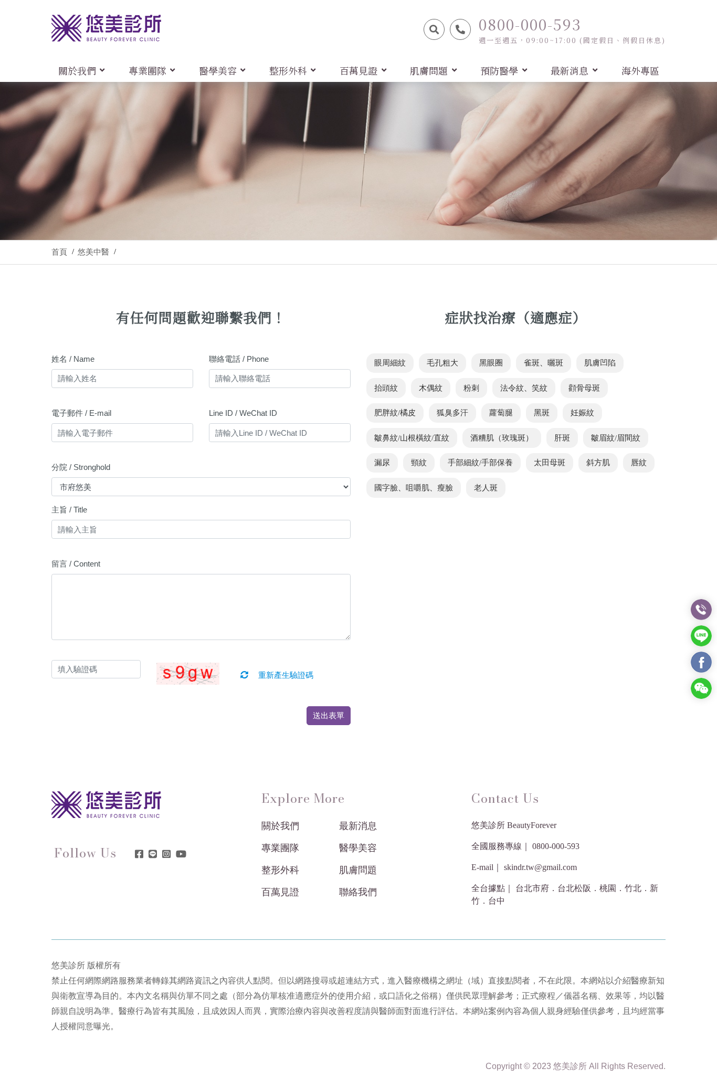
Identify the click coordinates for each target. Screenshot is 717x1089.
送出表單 (328, 715)
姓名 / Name (72, 358)
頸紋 (419, 462)
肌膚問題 (358, 870)
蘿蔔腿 (501, 413)
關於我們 (280, 826)
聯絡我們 (358, 892)
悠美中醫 (93, 252)
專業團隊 (280, 848)
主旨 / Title (69, 509)
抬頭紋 (386, 388)
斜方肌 (598, 462)
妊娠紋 (582, 413)
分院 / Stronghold (80, 467)
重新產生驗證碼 (284, 675)
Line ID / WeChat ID (243, 413)
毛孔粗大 (442, 363)
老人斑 (486, 488)
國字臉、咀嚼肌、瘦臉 (413, 488)
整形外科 (280, 870)
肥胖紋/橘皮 (395, 413)
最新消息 (358, 826)
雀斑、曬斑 (543, 363)
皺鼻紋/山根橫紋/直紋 (411, 438)
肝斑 (562, 438)
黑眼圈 (491, 363)
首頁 (59, 252)
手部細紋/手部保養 (480, 462)
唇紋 (639, 462)
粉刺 (471, 388)
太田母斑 (549, 462)
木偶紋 (430, 388)
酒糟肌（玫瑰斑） (501, 438)
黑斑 (542, 413)
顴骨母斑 (584, 388)
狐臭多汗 (452, 413)
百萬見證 (280, 892)
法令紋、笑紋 (523, 388)
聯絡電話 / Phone (239, 358)
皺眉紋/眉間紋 (615, 438)
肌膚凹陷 (600, 363)
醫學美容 (358, 848)
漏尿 (382, 462)
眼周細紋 (390, 363)
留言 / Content (75, 563)
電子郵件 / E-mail (81, 413)
